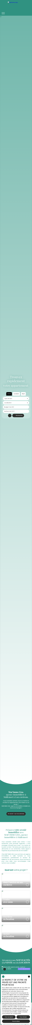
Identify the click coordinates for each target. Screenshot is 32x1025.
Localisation (7, 403)
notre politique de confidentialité (11, 1013)
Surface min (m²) (9, 411)
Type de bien (8, 398)
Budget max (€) (9, 407)
